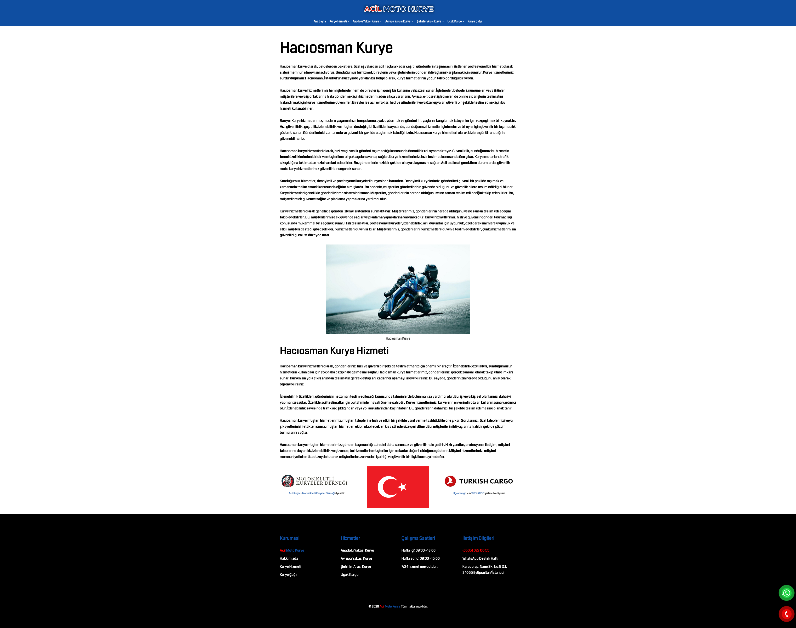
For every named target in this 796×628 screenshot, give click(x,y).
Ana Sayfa (320, 21)
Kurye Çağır (475, 21)
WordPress (21, 616)
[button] (348, 21)
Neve (7, 616)
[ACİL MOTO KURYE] (398, 9)
